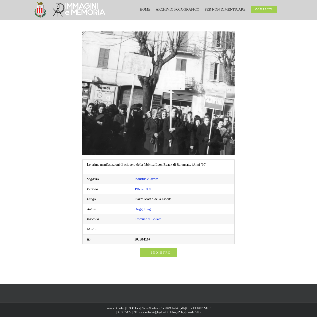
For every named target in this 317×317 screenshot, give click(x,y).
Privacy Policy (177, 312)
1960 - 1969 (143, 189)
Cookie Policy (194, 312)
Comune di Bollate (148, 219)
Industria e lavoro (146, 179)
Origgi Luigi (143, 209)
